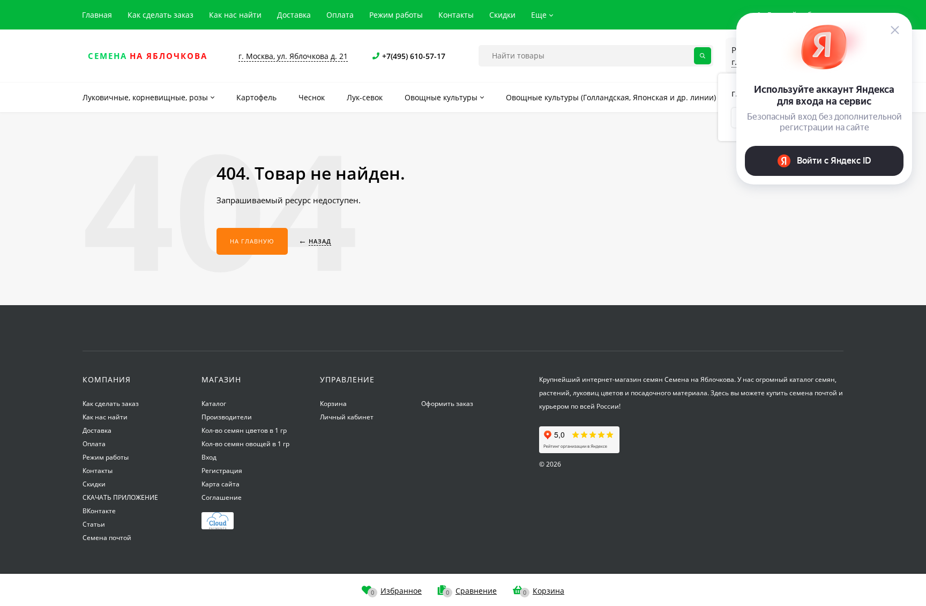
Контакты (456, 15)
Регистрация (221, 470)
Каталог (213, 403)
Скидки (502, 15)
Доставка (294, 15)
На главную (252, 241)
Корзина (333, 403)
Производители (226, 417)
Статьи (94, 524)
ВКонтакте (99, 510)
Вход (208, 457)
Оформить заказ (447, 403)
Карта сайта (220, 484)
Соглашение (221, 497)
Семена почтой (107, 537)
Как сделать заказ (160, 15)
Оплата (340, 15)
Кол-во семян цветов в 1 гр (244, 430)
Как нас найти (235, 15)
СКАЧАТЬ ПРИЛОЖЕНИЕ (120, 497)
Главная (97, 15)
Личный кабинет (347, 417)
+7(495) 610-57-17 (413, 56)
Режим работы (396, 15)
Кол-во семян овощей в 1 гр (245, 443)
